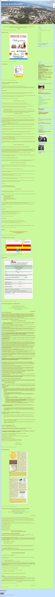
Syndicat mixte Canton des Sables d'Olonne (43, 102)
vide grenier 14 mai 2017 (5, 32)
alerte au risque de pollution (5, 449)
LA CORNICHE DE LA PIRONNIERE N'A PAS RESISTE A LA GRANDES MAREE (45, 70)
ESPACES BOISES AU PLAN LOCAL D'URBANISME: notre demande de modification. (44, 93)
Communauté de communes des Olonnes (42, 103)
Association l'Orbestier (40, 98)
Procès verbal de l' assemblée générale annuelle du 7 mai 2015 (10, 82)
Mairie (39, 105)
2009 (39, 40)
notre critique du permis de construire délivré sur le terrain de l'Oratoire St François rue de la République (15, 508)
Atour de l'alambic (40, 130)
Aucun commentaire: (14, 61)
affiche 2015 (3, 229)
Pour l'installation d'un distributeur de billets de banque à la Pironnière (45, 73)
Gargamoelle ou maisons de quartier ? (42, 79)
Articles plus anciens (33, 585)
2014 (39, 34)
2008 (39, 41)
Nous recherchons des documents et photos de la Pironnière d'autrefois (44, 132)
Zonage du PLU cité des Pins (42, 113)
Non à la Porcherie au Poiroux (41, 68)
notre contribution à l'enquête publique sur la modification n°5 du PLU (11, 303)
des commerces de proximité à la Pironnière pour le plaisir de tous (45, 78)
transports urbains (40, 104)
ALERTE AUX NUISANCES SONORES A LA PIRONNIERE (44, 67)
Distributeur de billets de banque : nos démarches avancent (44, 76)
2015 (39, 33)
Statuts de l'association (41, 65)
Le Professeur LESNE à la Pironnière (43, 112)
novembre (41, 29)
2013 (39, 35)
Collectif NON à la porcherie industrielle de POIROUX (44, 99)
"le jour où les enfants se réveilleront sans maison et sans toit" (45, 74)
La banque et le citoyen (41, 75)
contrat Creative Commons (10, 594)
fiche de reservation (4, 257)
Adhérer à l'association (41, 64)
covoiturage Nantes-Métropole (41, 100)
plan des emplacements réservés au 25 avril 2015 (8, 237)
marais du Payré (40, 97)
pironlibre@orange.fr (41, 109)
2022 (39, 28)
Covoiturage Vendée (40, 101)
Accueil (16, 585)
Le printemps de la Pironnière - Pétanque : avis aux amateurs (45, 71)
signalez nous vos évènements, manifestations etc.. (44, 123)
